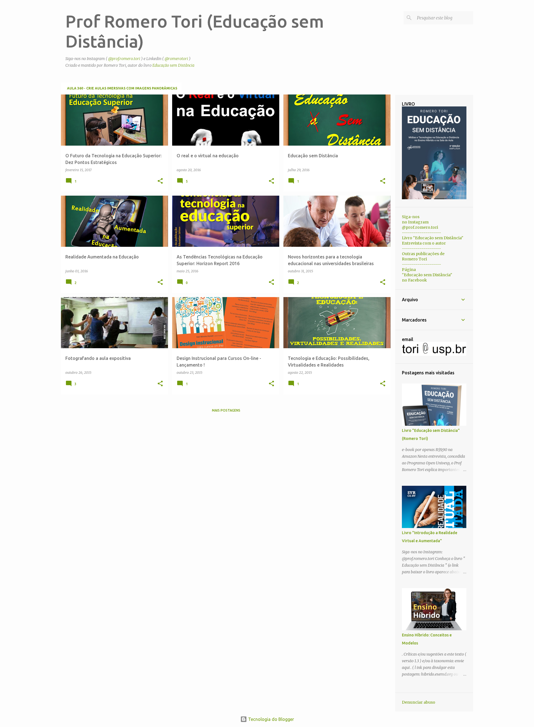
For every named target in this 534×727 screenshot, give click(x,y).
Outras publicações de (423, 253)
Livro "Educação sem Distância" (432, 237)
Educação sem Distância (173, 65)
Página (409, 269)
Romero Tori (414, 259)
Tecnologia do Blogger (270, 719)
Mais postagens (226, 410)
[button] (160, 181)
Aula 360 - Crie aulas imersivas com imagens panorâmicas (122, 88)
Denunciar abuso (418, 702)
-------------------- (421, 232)
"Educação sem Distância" (427, 274)
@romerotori (176, 58)
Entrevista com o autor (424, 243)
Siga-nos (410, 216)
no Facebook (414, 280)
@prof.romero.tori (124, 58)
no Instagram (415, 222)
